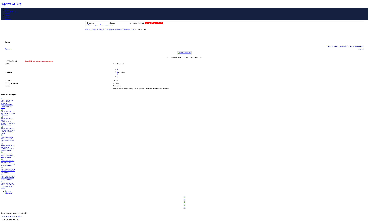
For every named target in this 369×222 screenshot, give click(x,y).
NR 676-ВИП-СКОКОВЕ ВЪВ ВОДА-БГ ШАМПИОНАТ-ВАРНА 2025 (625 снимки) (7, 148)
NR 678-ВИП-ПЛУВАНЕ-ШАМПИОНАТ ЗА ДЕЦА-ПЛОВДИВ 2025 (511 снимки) (8, 131)
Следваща (360, 49)
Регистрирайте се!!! (106, 25)
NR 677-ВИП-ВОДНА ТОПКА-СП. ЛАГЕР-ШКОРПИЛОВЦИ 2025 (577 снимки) (7, 139)
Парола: (112, 23)
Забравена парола (92, 25)
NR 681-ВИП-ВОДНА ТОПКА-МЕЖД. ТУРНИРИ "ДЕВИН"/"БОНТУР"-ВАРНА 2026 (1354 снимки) (7, 104)
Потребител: (91, 23)
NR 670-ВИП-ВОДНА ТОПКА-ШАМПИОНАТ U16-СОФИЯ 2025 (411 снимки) (7, 186)
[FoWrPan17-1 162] (184, 53)
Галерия (93, 29)
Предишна (8, 49)
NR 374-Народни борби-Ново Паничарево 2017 (118, 29)
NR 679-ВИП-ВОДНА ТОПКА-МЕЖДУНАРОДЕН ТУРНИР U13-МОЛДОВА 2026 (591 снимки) (8, 122)
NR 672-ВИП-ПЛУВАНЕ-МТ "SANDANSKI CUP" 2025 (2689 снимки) (8, 178)
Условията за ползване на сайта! (11, 216)
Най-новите (343, 46)
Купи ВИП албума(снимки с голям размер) (39, 61)
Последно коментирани (356, 46)
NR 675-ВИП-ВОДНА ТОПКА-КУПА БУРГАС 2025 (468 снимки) (7, 155)
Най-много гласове (332, 46)
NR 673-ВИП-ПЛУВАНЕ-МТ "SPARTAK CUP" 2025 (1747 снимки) (8, 171)
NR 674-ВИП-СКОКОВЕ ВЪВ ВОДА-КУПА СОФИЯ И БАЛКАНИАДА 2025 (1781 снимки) (8, 163)
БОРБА (99, 29)
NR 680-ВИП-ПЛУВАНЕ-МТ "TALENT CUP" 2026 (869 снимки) (8, 113)
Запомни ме (136, 23)
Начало (87, 29)
